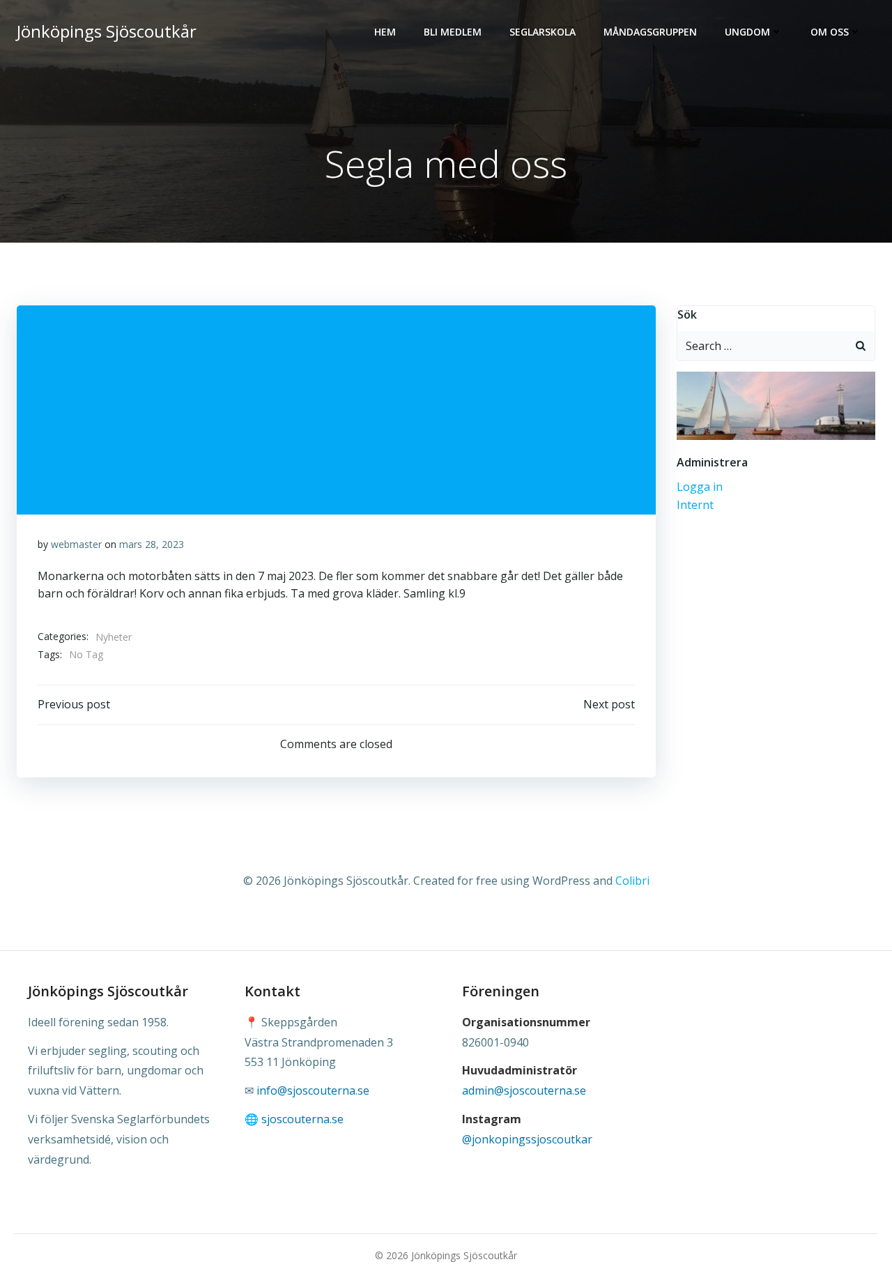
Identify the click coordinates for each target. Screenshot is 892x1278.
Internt (695, 504)
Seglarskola (542, 31)
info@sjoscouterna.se (312, 1090)
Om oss (829, 31)
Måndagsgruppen (650, 31)
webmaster (76, 544)
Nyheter (113, 637)
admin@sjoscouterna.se (524, 1090)
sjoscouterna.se (302, 1119)
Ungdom (747, 31)
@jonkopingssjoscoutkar (527, 1139)
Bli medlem (453, 31)
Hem (385, 31)
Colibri (632, 880)
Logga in (700, 486)
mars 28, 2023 (151, 544)
